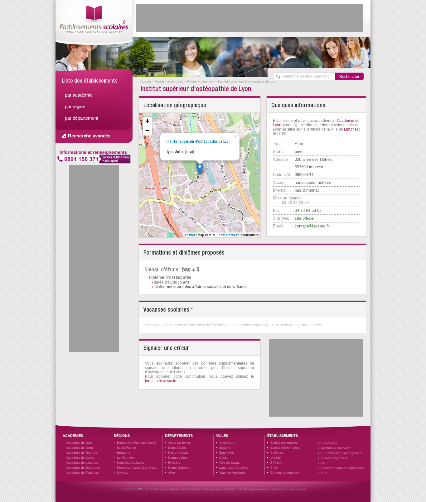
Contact (229, 489)
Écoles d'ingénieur (334, 458)
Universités (329, 443)
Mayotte (122, 472)
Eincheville (227, 452)
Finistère (174, 462)
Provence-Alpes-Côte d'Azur (137, 467)
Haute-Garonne (179, 467)
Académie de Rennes (81, 452)
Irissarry (224, 447)
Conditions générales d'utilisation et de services (272, 489)
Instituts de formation (336, 448)
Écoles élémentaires (284, 447)
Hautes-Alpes (177, 457)
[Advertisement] (249, 18)
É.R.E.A (276, 462)
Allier (171, 472)
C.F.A (274, 467)
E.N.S (325, 473)
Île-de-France (126, 447)
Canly (223, 457)
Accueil (145, 81)
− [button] (147, 131)
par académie (79, 95)
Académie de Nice (79, 442)
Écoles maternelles (284, 442)
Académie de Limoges (82, 462)
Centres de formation (285, 472)
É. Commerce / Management (341, 453)
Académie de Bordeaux (83, 467)
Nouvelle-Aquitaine (130, 462)
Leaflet (190, 235)
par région (75, 106)
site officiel (304, 218)
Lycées (275, 457)
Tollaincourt (227, 442)
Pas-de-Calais (178, 452)
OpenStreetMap (228, 235)
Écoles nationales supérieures (343, 468)
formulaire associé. (161, 381)
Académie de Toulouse (82, 472)
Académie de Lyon (169, 81)
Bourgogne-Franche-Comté (136, 442)
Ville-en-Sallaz (229, 462)
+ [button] (147, 121)
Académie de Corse (80, 457)
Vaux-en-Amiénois (232, 472)
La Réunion (125, 457)
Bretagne (123, 452)
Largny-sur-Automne (234, 467)
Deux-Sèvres (177, 447)
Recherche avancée (89, 135)
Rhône (192, 81)
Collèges (276, 452)
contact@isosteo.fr (312, 226)
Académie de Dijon (79, 447)
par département (81, 118)
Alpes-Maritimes (179, 442)
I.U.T (324, 463)
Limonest (207, 81)
